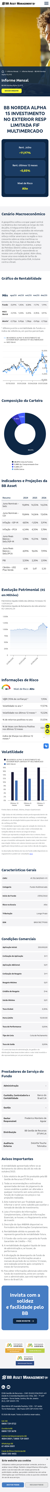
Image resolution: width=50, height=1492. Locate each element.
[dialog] (25, 1474)
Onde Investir (23, 1321)
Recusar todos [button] (36, 1485)
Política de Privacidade (10, 1480)
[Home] (3, 71)
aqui (31, 854)
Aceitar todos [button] (13, 1485)
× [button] (47, 1459)
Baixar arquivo (11, 91)
